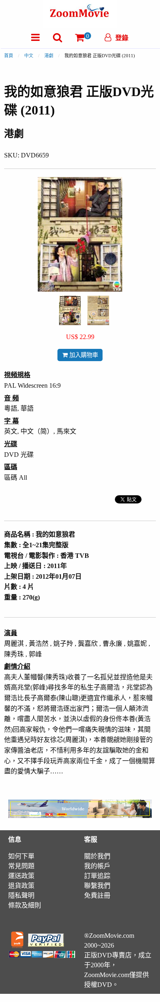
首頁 (8, 55)
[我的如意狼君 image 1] (70, 310)
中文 (28, 55)
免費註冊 (97, 895)
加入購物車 (83, 355)
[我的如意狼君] (70, 309)
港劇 (48, 55)
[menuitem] (35, 37)
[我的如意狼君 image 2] (98, 310)
